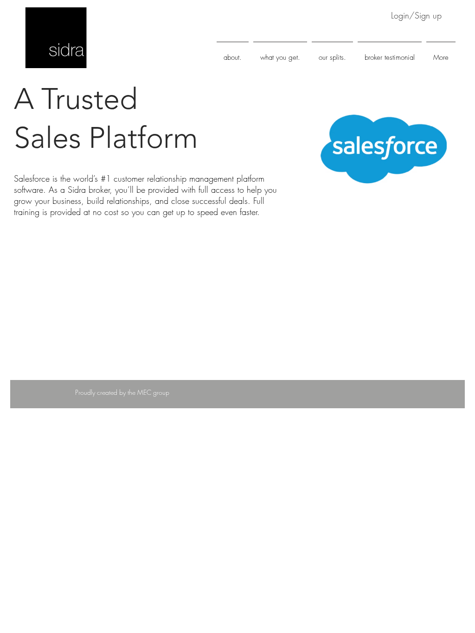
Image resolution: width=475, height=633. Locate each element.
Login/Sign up (416, 15)
